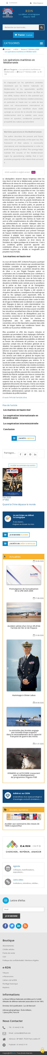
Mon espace (38, 3)
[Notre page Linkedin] (18, 926)
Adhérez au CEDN (21, 793)
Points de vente (9, 953)
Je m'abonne (11, 916)
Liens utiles (18, 879)
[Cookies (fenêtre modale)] (42, 1050)
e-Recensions (8, 976)
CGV (4, 957)
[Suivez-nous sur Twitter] (12, 926)
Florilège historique (10, 984)
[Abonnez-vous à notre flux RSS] (25, 926)
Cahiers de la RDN (10, 980)
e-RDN (15, 49)
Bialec (14, 1053)
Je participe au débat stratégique (23, 516)
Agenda (16, 866)
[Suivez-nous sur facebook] (5, 926)
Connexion (13, 3)
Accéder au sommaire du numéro (22, 465)
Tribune (6, 973)
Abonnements (8, 946)
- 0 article (25, 34)
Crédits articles (8, 949)
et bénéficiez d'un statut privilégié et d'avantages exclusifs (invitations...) (27, 798)
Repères (6, 987)
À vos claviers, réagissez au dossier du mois (23, 523)
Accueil (7, 49)
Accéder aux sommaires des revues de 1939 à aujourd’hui (22, 825)
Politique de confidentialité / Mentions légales (21, 960)
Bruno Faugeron (11, 69)
